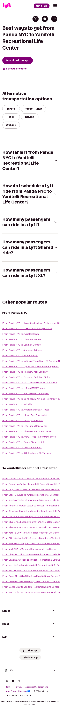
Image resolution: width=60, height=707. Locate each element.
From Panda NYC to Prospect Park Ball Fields (26, 377)
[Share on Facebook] (44, 18)
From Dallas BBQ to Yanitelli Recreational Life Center (30, 586)
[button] (55, 5)
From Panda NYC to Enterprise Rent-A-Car (24, 425)
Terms (9, 687)
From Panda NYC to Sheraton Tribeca (22, 350)
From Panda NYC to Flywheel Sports (21, 339)
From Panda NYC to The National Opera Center (27, 431)
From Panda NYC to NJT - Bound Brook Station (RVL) (30, 382)
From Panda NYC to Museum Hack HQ (22, 447)
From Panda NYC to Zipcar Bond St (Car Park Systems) (30, 366)
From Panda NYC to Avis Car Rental (20, 333)
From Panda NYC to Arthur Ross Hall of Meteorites (29, 436)
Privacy (18, 687)
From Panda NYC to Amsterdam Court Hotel (25, 409)
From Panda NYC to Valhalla (17, 404)
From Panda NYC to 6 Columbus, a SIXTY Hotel (27, 453)
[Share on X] (35, 18)
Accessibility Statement (36, 687)
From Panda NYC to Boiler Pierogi (20, 355)
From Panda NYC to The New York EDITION (25, 371)
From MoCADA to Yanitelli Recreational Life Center (29, 548)
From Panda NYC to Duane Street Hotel (23, 442)
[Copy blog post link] (54, 18)
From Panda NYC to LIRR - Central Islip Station (27, 328)
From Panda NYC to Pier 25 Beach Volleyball (25, 393)
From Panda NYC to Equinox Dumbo (21, 344)
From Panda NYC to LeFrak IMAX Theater (24, 388)
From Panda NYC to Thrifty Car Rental (22, 420)
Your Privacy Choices (16, 691)
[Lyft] (7, 6)
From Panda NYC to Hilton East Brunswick (24, 415)
